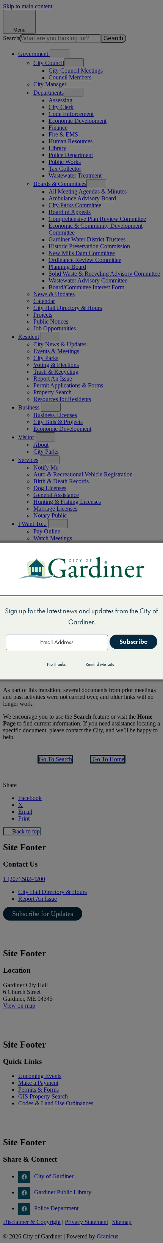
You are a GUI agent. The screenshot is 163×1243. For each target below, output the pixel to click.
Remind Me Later (101, 664)
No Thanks (56, 664)
